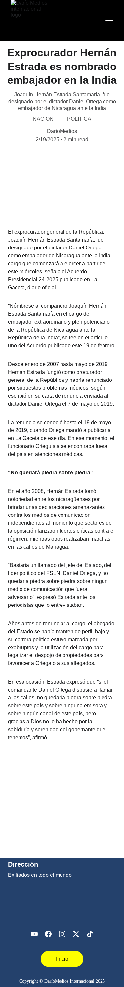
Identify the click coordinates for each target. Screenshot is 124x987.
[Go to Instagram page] (62, 934)
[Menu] (109, 20)
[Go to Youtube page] (34, 934)
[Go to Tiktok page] (90, 934)
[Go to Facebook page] (48, 934)
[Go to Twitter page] (76, 934)
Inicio (62, 959)
